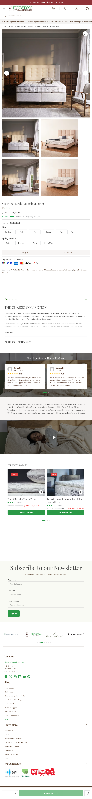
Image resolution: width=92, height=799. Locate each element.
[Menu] (4, 8)
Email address (13, 601)
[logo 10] (54, 627)
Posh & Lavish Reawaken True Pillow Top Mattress (65, 500)
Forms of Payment (11, 754)
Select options (26, 512)
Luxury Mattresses (65, 270)
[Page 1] (45, 392)
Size (4, 227)
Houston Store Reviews (13, 738)
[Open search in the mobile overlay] (46, 15)
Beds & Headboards (12, 716)
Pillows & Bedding (11, 712)
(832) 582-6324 (65, 8)
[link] (11, 634)
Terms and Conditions (12, 746)
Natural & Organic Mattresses (13, 22)
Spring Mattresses (80, 270)
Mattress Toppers (11, 708)
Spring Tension (9, 238)
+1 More (71, 232)
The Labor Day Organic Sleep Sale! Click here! (45, 2)
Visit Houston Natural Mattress (16, 742)
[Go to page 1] (44, 520)
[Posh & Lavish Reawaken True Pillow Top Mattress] (65, 482)
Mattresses (9, 692)
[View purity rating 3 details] (8, 502)
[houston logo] (20, 8)
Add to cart (49, 793)
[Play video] (54, 437)
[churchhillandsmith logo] (33, 633)
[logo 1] (76, 627)
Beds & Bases (9, 688)
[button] (46, 656)
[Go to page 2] (47, 520)
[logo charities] (25, 769)
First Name (12, 580)
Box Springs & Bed (11, 700)
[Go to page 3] (49, 520)
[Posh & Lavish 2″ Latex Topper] (26, 482)
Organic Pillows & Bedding (58, 22)
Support (21, 700)
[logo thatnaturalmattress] (11, 632)
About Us (8, 735)
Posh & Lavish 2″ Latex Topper (23, 499)
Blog (6, 758)
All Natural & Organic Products (47, 270)
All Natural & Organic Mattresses (23, 270)
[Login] (76, 8)
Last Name (12, 591)
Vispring (7, 208)
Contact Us (9, 731)
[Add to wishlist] (87, 793)
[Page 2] (48, 392)
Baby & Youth (9, 704)
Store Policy (9, 750)
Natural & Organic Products (36, 22)
